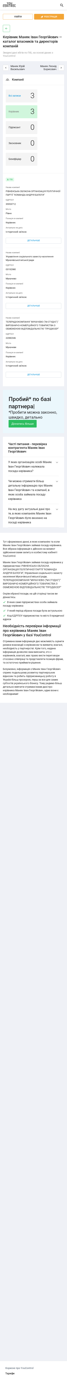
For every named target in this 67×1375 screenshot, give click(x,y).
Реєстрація (49, 16)
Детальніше (33, 240)
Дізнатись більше (22, 423)
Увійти (18, 16)
